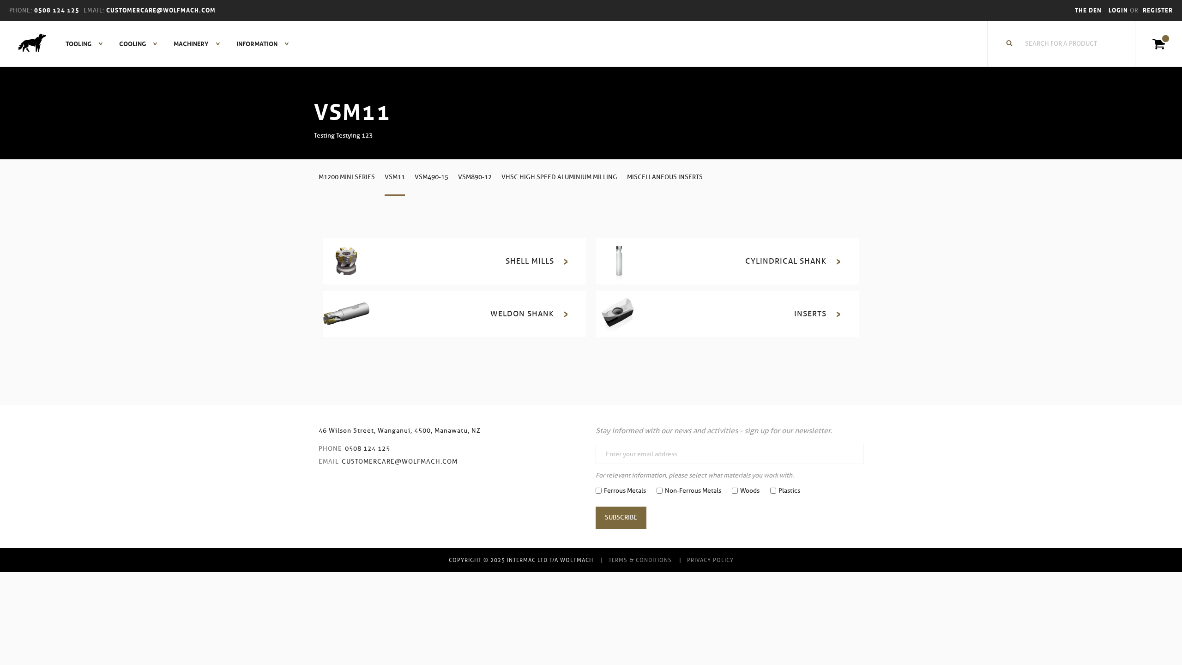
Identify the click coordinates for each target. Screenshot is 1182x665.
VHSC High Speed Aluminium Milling (559, 177)
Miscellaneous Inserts (665, 177)
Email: (94, 10)
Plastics (789, 491)
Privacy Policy (710, 559)
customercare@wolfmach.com (400, 462)
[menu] (174, 44)
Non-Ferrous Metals (693, 491)
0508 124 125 (367, 449)
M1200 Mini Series (347, 177)
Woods (750, 491)
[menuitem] (79, 44)
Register (1158, 10)
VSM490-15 (431, 177)
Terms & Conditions (640, 559)
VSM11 (395, 177)
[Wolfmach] (28, 44)
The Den (1088, 10)
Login (1119, 10)
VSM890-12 (475, 177)
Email (329, 462)
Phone (330, 449)
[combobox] (1066, 43)
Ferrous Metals (625, 491)
